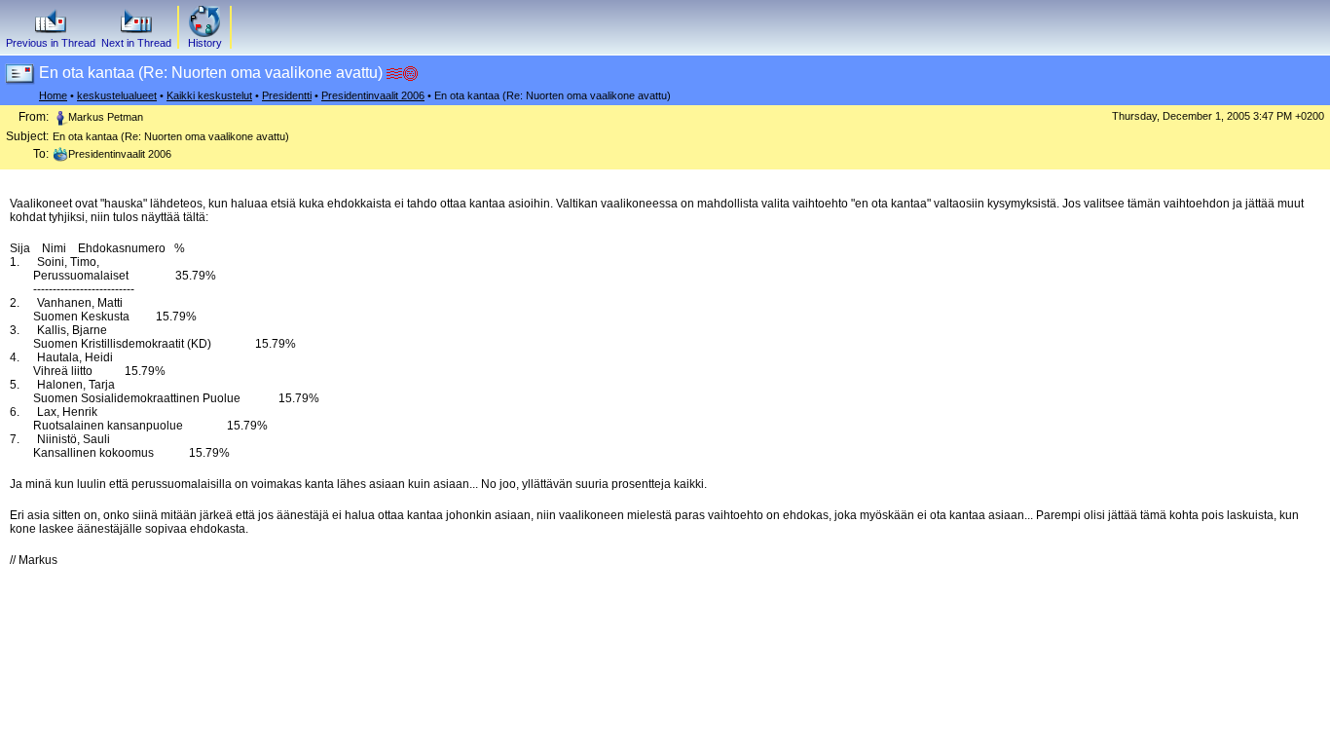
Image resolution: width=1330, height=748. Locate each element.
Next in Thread (136, 43)
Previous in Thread (50, 43)
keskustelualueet (117, 95)
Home (53, 95)
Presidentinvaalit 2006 (373, 95)
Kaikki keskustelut (209, 95)
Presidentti (287, 95)
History (205, 43)
